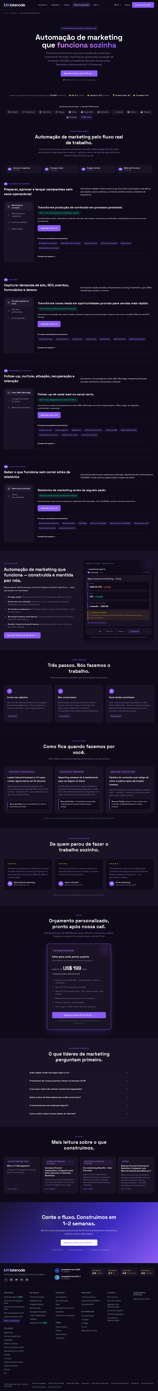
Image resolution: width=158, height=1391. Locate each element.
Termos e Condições (39, 1383)
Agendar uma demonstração (113, 1305)
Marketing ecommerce (21, 407)
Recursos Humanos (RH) (14, 1347)
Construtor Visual (37, 1297)
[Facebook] (27, 1280)
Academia (60, 1312)
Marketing (8, 1332)
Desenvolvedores (11, 1366)
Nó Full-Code (35, 1308)
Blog (57, 1304)
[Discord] (22, 1280)
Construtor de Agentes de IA (13, 1301)
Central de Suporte (115, 1310)
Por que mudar (87, 1316)
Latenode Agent (13, 1297)
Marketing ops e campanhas (18, 214)
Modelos (33, 1319)
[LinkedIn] (11, 1280)
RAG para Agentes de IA (14, 1313)
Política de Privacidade (56, 1383)
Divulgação (135, 1383)
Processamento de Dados (120, 1383)
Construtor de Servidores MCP (14, 1308)
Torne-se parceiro (88, 1297)
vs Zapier (85, 1319)
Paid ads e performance (17, 310)
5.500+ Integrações (38, 1315)
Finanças (7, 1358)
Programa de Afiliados (90, 1300)
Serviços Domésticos (12, 1336)
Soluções (55, 5)
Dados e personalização (18, 496)
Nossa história (62, 1327)
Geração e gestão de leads (20, 302)
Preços (66, 5)
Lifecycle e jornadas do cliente (20, 400)
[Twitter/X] (6, 1280)
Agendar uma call (49, 228)
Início (6, 13)
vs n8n (84, 1327)
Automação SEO (18, 318)
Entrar (127, 5)
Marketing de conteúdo (17, 206)
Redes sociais (17, 229)
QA (5, 1373)
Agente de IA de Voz (141, 1299)
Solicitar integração (115, 1314)
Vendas (7, 1354)
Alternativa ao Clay (89, 1330)
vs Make (84, 1323)
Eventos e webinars (19, 222)
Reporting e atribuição (21, 488)
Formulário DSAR (147, 1383)
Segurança (60, 1338)
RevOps (7, 1369)
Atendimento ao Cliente (13, 1351)
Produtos (42, 5)
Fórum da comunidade (65, 1315)
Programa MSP (87, 1304)
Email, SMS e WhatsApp (21, 393)
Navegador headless (38, 1312)
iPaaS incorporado (81, 5)
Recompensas (61, 1334)
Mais (96, 5)
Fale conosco (112, 1297)
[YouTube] (16, 1280)
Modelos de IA (36, 1300)
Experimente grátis (143, 5)
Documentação (62, 1300)
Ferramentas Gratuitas (65, 1308)
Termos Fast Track (55, 1387)
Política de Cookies (72, 1383)
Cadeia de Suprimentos (13, 1362)
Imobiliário (8, 1340)
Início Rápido (61, 1297)
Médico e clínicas (11, 1343)
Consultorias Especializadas (113, 1319)
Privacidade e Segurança (100, 1383)
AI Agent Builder (36, 1304)
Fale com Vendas (114, 1300)
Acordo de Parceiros (39, 1387)
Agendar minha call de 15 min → (79, 73)
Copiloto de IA (38, 1323)
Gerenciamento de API (13, 1316)
